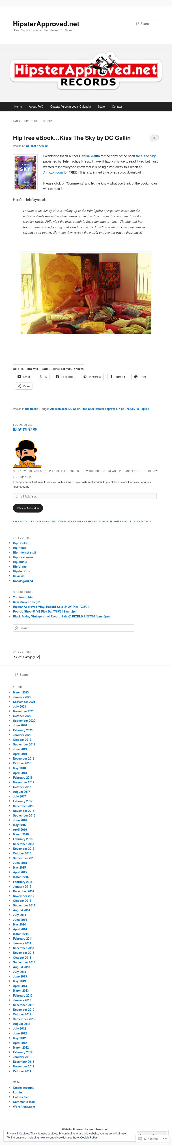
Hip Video (20, 566)
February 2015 (22, 882)
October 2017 (22, 787)
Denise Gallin (89, 155)
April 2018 (20, 773)
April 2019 (20, 754)
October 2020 (22, 716)
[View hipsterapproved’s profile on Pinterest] (30, 429)
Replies (143, 409)
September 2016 (24, 815)
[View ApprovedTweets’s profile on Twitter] (20, 429)
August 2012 (21, 1023)
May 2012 (19, 1038)
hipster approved (106, 409)
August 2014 (21, 910)
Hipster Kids (21, 571)
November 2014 (23, 896)
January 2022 (22, 697)
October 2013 (22, 957)
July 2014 (19, 915)
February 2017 (22, 801)
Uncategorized (23, 581)
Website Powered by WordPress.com (85, 1129)
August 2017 (21, 791)
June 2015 (20, 862)
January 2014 (22, 943)
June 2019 (20, 749)
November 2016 (23, 810)
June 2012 (20, 1033)
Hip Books (31, 409)
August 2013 (21, 967)
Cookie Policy (89, 1137)
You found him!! (24, 597)
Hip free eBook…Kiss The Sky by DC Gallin (72, 137)
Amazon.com (53, 172)
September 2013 (24, 962)
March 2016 (21, 834)
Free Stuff (88, 409)
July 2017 (19, 796)
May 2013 (19, 981)
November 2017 (23, 782)
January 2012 (22, 1057)
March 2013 (21, 990)
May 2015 (19, 867)
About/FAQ (36, 106)
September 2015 (24, 858)
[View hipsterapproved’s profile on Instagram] (25, 429)
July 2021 (19, 706)
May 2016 (19, 825)
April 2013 (20, 986)
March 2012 (21, 1047)
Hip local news (23, 557)
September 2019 (24, 744)
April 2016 (20, 829)
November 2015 (23, 848)
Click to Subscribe (28, 508)
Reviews (18, 576)
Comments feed (24, 1101)
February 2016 (22, 839)
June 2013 (20, 976)
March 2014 (21, 934)
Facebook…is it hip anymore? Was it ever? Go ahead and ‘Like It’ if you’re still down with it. (82, 521)
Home (18, 106)
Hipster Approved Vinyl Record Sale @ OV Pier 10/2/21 (51, 606)
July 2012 (19, 1028)
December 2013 (23, 948)
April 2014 (20, 929)
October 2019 (22, 739)
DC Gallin (74, 409)
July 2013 (19, 971)
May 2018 (19, 768)
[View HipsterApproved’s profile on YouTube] (35, 429)
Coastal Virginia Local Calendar (70, 106)
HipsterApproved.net (46, 23)
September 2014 (24, 905)
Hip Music (20, 562)
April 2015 (20, 872)
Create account (23, 1087)
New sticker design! (26, 602)
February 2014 (22, 938)
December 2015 (23, 844)
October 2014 (22, 900)
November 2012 (23, 1009)
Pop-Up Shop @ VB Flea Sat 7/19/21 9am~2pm (45, 611)
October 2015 (22, 853)
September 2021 (24, 702)
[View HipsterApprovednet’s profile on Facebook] (15, 429)
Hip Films (19, 547)
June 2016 (20, 820)
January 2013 (22, 1000)
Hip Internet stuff (24, 552)
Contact (117, 106)
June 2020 (20, 725)
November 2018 (23, 758)
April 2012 (20, 1043)
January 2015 (22, 886)
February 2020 (22, 730)
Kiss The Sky (126, 409)
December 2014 (23, 891)
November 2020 (23, 711)
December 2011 (23, 1061)
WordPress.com (24, 1106)
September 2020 (24, 720)
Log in (17, 1092)
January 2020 (22, 735)
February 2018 (22, 777)
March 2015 (21, 877)
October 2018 (22, 763)
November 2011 (23, 1066)
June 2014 (20, 919)
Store (101, 106)
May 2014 (19, 924)
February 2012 (22, 1052)
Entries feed (21, 1097)
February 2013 (22, 995)
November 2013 (23, 952)
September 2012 (24, 1019)
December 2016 (23, 806)
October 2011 (22, 1071)
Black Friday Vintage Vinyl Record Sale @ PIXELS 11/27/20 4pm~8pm (61, 616)
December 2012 (23, 1005)
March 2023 (21, 692)
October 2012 (22, 1014)
